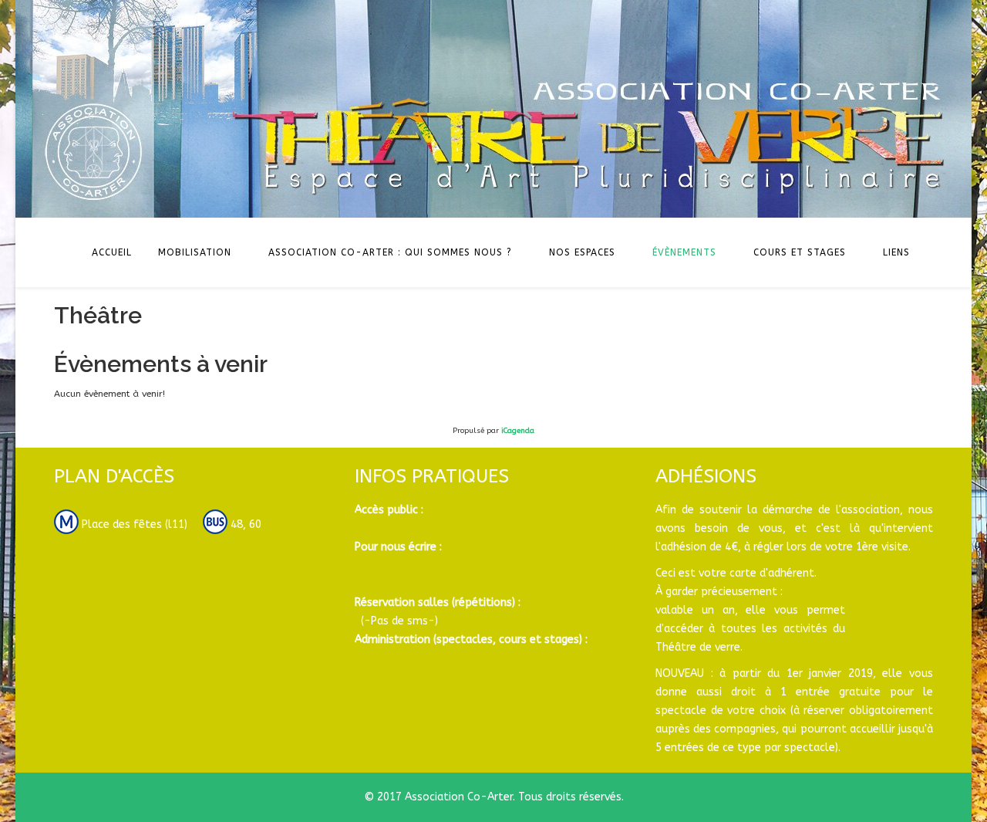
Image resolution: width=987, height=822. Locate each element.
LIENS (896, 252)
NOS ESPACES (582, 252)
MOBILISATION (194, 252)
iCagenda (517, 430)
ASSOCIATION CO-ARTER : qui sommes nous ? (390, 252)
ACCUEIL (112, 252)
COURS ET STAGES (799, 252)
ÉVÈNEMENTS (684, 252)
